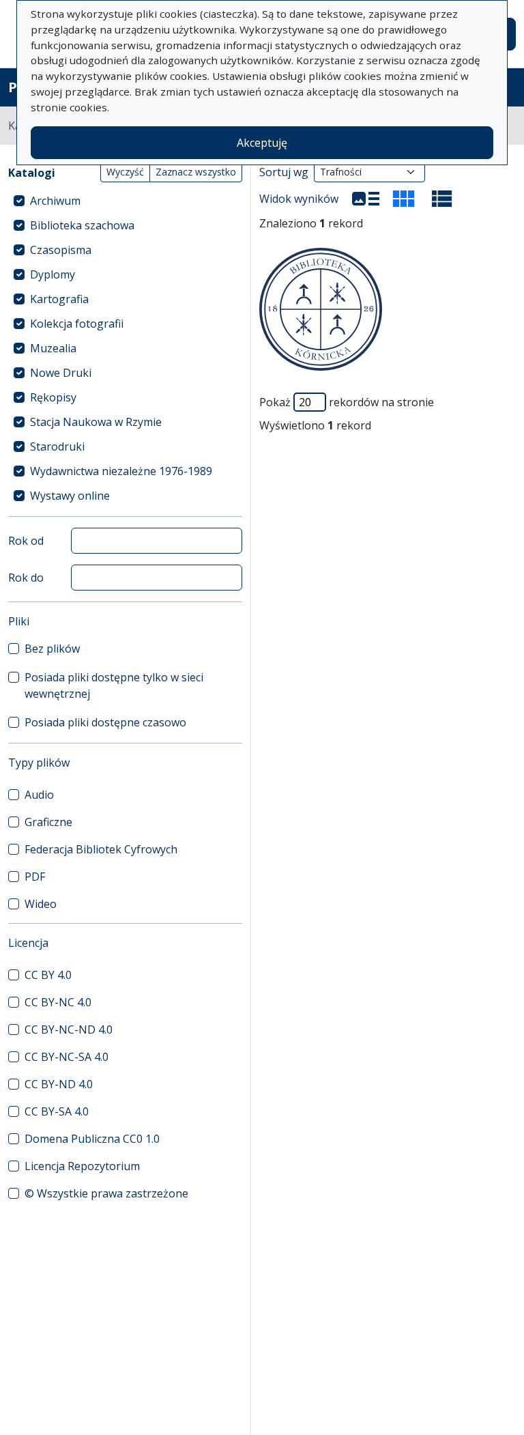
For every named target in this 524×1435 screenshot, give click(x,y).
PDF (35, 876)
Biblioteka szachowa (82, 225)
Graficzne (48, 821)
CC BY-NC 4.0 (58, 1002)
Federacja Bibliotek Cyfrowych (101, 849)
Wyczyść (125, 171)
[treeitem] (125, 200)
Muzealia (53, 348)
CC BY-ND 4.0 (59, 1084)
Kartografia (59, 299)
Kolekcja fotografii (76, 323)
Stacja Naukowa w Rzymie (96, 421)
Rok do (26, 577)
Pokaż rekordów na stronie (346, 402)
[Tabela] (442, 199)
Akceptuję (262, 142)
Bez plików (52, 648)
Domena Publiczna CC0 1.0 (92, 1138)
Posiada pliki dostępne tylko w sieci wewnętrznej (114, 685)
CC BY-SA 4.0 (57, 1111)
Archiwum (55, 200)
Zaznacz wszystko (196, 171)
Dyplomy (52, 274)
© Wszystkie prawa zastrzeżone (106, 1193)
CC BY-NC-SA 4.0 (66, 1056)
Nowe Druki (60, 372)
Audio (39, 794)
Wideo (41, 903)
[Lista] (365, 199)
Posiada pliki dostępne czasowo (105, 722)
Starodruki (57, 446)
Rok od (26, 540)
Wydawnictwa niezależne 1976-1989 (121, 471)
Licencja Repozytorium (82, 1166)
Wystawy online (70, 495)
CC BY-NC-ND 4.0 (69, 1029)
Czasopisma (60, 249)
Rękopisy (53, 397)
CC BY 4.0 (48, 974)
